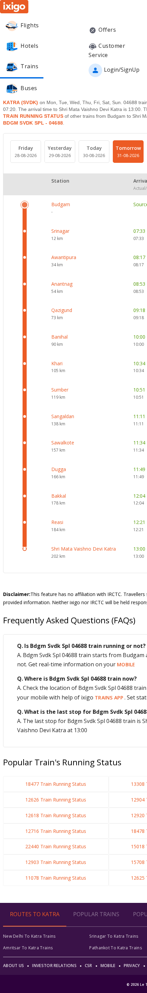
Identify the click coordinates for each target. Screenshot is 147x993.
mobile (126, 664)
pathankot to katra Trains (115, 948)
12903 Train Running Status (55, 862)
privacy (132, 965)
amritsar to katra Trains (28, 948)
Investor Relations (54, 965)
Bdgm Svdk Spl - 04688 (33, 123)
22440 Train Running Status (55, 846)
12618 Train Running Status (55, 815)
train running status (33, 116)
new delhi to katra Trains (29, 936)
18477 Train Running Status (55, 784)
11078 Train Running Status (55, 878)
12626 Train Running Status (55, 799)
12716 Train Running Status (55, 831)
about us (13, 965)
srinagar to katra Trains (113, 936)
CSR (88, 965)
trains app (109, 697)
